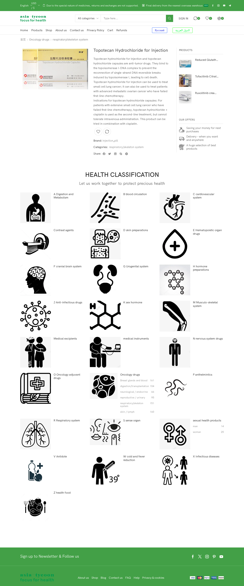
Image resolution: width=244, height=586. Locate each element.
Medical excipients (65, 338)
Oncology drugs (39, 39)
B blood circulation (135, 194)
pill (116, 140)
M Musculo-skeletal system (205, 304)
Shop (94, 577)
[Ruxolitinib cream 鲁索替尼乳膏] (185, 97)
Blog (103, 577)
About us (83, 577)
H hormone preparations (201, 268)
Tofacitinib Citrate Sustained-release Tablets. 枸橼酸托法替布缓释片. (207, 76)
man (208, 426)
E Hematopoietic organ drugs (207, 231)
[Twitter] (200, 556)
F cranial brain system (68, 266)
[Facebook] (213, 5)
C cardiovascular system (203, 195)
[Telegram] (230, 5)
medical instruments (136, 338)
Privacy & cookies (153, 577)
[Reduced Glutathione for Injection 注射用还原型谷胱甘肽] (185, 64)
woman (208, 432)
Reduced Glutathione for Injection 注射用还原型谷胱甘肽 (207, 60)
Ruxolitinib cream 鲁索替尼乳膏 (207, 93)
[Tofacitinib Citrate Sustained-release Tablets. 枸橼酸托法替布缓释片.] (185, 80)
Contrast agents (64, 230)
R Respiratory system (67, 420)
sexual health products (207, 420)
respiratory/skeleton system (70, 39)
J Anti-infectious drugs (68, 302)
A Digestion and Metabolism (63, 195)
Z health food (62, 492)
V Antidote (60, 456)
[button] (183, 18)
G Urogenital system (135, 266)
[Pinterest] (214, 556)
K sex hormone (132, 302)
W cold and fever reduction (134, 458)
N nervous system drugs (208, 338)
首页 (23, 39)
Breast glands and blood (137, 380)
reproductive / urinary (137, 397)
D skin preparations (135, 230)
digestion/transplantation (137, 386)
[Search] (169, 18)
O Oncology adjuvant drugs (67, 376)
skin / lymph (137, 411)
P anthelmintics (202, 374)
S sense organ (131, 420)
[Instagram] (218, 5)
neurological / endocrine (137, 391)
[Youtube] (224, 5)
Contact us (116, 577)
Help (137, 577)
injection (108, 140)
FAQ (128, 577)
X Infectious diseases (206, 456)
